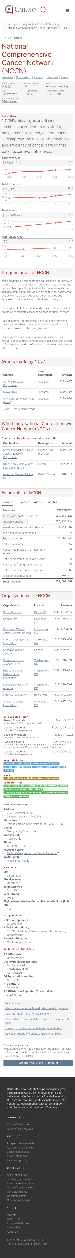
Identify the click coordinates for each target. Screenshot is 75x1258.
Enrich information (17, 1156)
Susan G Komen (12, 612)
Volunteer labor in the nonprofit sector (27, 1013)
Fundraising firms (17, 1191)
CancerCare (10, 619)
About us (12, 1231)
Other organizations (18, 1200)
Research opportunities (21, 1147)
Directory (10, 24)
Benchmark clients (18, 1151)
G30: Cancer (9, 101)
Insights (11, 1214)
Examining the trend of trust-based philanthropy (33, 1028)
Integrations (14, 1227)
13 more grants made (22, 409)
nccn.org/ (13, 838)
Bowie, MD (40, 695)
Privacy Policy (40, 1243)
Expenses (23, 501)
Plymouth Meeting (48, 24)
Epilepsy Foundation (15, 695)
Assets (38, 501)
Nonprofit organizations (21, 1187)
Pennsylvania (26, 24)
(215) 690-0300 (16, 846)
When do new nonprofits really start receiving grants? (36, 1008)
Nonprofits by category (20, 1124)
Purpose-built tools (18, 1223)
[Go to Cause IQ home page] (25, 9)
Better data (13, 1219)
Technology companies (21, 1179)
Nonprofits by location (20, 1128)
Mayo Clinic (10, 392)
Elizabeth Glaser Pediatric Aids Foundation (12, 674)
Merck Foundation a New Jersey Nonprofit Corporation (18, 453)
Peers (64, 77)
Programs (7, 77)
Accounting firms (17, 1175)
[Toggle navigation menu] (67, 10)
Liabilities (52, 501)
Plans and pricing (17, 1160)
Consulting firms (16, 1196)
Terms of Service (17, 1243)
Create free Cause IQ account (38, 1063)
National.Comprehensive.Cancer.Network (32, 853)
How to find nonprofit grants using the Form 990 (33, 1033)
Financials (52, 77)
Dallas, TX (40, 612)
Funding (39, 77)
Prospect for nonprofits (20, 1143)
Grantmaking (23, 77)
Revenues (7, 501)
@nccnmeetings (17, 860)
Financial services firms (20, 1183)
